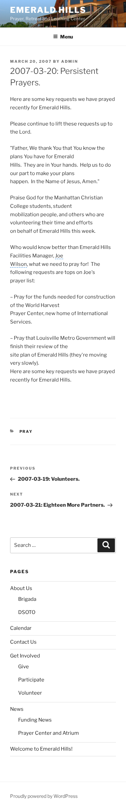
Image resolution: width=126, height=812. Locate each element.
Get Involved (25, 656)
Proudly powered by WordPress (44, 796)
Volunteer (30, 693)
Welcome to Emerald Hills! (41, 749)
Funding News (35, 720)
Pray (26, 431)
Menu (66, 36)
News (17, 709)
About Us (21, 588)
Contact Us (23, 642)
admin (69, 61)
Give (23, 667)
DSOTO (26, 612)
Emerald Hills (48, 10)
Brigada (27, 599)
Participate (31, 680)
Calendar (21, 628)
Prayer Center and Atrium (48, 733)
